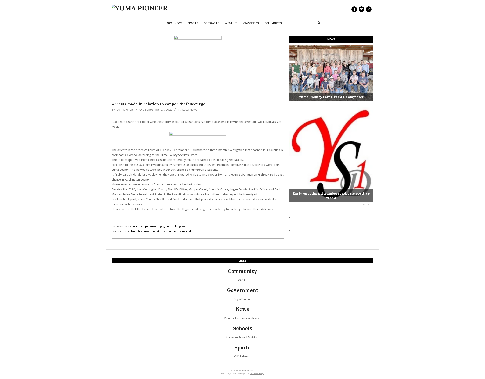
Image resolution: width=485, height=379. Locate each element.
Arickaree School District (241, 337)
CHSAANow (241, 356)
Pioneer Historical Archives (241, 318)
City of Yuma (241, 299)
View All (367, 204)
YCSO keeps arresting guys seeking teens (161, 226)
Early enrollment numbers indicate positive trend (331, 195)
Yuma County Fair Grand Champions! (331, 97)
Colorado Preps (257, 373)
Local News (189, 109)
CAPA (241, 280)
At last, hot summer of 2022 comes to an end (159, 231)
